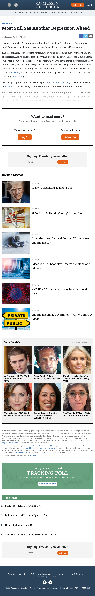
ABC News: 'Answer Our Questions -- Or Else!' (31, 534)
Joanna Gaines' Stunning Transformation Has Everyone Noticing (45, 415)
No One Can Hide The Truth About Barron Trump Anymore (16, 378)
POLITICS (7, 23)
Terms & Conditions (76, 574)
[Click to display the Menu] (3, 5)
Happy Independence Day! (20, 525)
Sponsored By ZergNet (81, 342)
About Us (11, 574)
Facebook (10, 86)
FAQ (32, 574)
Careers (41, 576)
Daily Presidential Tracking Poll (52, 187)
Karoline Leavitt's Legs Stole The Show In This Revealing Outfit (76, 378)
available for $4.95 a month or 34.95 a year (40, 448)
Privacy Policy (59, 574)
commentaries (68, 446)
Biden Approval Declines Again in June (27, 515)
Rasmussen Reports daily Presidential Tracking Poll (42, 446)
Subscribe (70, 137)
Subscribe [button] (77, 5)
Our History (23, 574)
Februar (15, 72)
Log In (90, 5)
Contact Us (52, 576)
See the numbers (47, 483)
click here (17, 76)
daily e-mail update (57, 82)
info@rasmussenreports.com (45, 588)
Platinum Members (21, 453)
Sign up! (62, 162)
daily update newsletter (10, 443)
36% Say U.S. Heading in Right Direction (57, 213)
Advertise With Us (44, 574)
